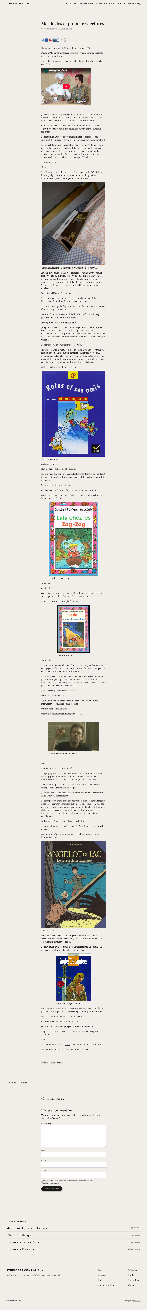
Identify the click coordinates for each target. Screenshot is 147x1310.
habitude (91, 120)
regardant (74, 53)
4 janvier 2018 (135, 1242)
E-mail (44, 1160)
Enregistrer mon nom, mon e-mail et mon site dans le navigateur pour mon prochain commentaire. (68, 1182)
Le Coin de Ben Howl (65, 29)
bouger (78, 145)
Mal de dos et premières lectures (26, 1228)
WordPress (136, 1301)
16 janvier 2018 (135, 1228)
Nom (43, 1150)
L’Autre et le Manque (18, 1083)
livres (53, 1062)
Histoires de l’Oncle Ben (21, 1249)
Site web (44, 1170)
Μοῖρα (73, 317)
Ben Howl (50, 29)
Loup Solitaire (64, 792)
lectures (45, 1062)
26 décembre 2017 (134, 1249)
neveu (67, 1044)
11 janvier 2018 (135, 1235)
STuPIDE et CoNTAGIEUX (17, 3)
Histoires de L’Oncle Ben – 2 (23, 1242)
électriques (70, 322)
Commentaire (46, 1123)
